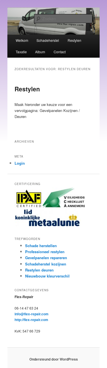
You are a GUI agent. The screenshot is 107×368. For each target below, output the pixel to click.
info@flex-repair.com (32, 313)
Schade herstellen (41, 245)
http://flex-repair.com (31, 319)
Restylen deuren (39, 270)
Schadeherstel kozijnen (45, 264)
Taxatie (21, 51)
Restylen (74, 40)
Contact (60, 51)
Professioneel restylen (44, 251)
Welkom (22, 40)
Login (20, 163)
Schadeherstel (48, 40)
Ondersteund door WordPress (53, 359)
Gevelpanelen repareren (46, 257)
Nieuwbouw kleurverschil (47, 276)
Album (40, 51)
